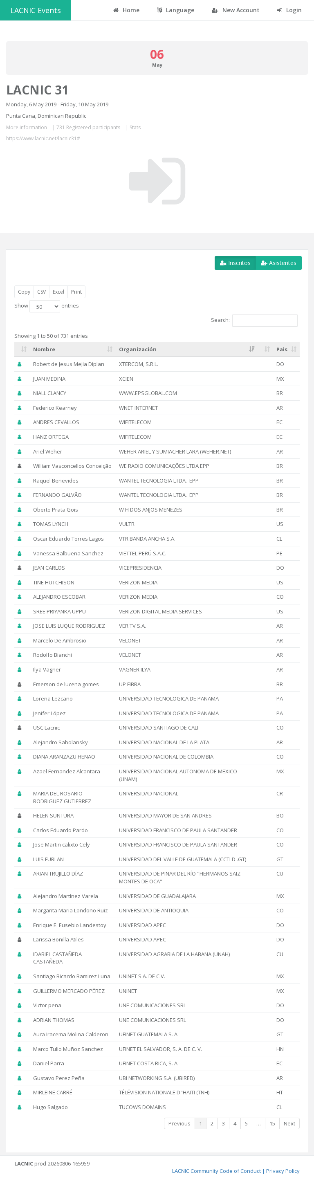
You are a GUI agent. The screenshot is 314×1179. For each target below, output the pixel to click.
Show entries (46, 306)
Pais (281, 349)
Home (130, 10)
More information (26, 127)
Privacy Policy (283, 1171)
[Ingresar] (157, 181)
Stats (135, 127)
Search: (220, 320)
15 (272, 1123)
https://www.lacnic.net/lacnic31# (43, 138)
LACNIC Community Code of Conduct (216, 1171)
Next (289, 1123)
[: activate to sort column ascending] (22, 349)
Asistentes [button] (281, 263)
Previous (179, 1123)
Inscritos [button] (239, 263)
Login (293, 10)
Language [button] (179, 10)
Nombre (44, 349)
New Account (240, 10)
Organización (138, 349)
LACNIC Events (35, 10)
